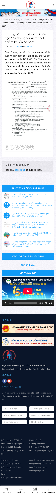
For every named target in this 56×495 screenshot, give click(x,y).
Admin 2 (28, 46)
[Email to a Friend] (21, 147)
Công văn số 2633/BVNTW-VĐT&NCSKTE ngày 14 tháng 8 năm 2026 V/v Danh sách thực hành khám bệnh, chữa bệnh (30, 224)
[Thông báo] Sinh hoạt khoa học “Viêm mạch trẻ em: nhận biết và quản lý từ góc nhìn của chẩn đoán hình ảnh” (31, 244)
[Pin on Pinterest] (26, 147)
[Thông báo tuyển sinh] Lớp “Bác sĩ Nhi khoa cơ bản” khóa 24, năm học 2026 (31, 234)
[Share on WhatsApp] (7, 147)
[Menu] (3, 4)
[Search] (53, 4)
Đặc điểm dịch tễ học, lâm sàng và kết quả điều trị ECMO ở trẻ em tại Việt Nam (30, 214)
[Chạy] (5, 303)
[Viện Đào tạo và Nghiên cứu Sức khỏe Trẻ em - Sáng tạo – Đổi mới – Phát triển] (28, 4)
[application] (28, 291)
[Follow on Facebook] (4, 381)
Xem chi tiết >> (28, 264)
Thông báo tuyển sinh (24, 19)
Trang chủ (7, 19)
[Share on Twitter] (17, 147)
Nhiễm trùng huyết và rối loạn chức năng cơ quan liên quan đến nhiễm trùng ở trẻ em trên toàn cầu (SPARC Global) (32, 205)
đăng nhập (20, 170)
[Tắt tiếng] (46, 303)
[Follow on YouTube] (9, 381)
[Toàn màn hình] (50, 303)
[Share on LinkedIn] (31, 147)
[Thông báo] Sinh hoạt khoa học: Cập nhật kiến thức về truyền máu (30, 195)
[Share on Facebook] (12, 147)
